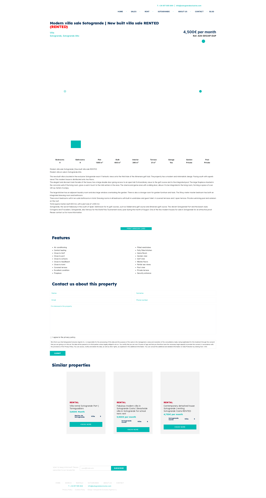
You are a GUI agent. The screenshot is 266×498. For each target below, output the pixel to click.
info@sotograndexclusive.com (188, 6)
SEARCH (68, 483)
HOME (58, 483)
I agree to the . (64, 337)
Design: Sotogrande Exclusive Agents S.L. (102, 490)
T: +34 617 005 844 (165, 6)
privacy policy (69, 337)
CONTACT (120, 483)
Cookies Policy (80, 490)
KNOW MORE (86, 424)
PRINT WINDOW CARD (136, 228)
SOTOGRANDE (93, 483)
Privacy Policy (67, 490)
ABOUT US (107, 483)
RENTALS (79, 483)
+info (205, 346)
